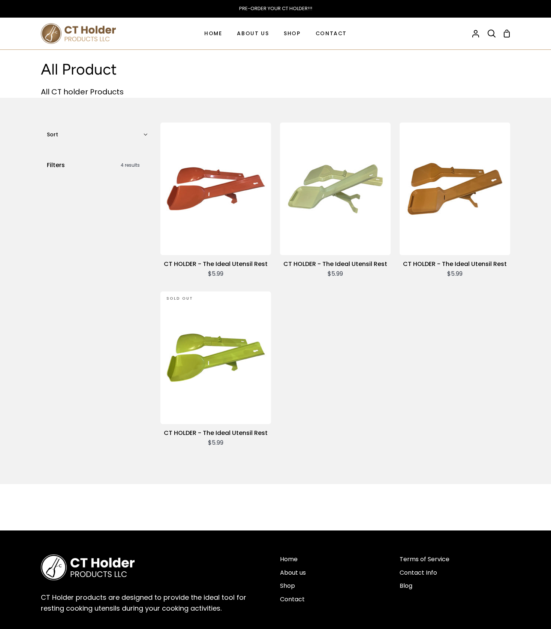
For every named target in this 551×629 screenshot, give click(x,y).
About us (293, 572)
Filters (93, 165)
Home (289, 559)
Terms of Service (424, 559)
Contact (292, 599)
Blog (406, 585)
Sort (52, 134)
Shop (287, 585)
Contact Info (418, 572)
